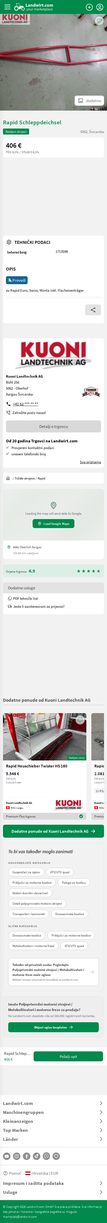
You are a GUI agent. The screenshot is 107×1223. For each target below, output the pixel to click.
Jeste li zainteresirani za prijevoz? (38, 606)
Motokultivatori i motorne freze (33, 946)
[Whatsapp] (46, 1156)
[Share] (93, 309)
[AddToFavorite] (99, 20)
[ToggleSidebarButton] (7, 7)
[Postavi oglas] (89, 7)
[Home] (34, 7)
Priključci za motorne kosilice (32, 882)
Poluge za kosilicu (74, 882)
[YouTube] (6, 1156)
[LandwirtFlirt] (56, 1156)
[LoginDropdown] (100, 7)
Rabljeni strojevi (16, 131)
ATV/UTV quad (59, 872)
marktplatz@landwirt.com (20, 1216)
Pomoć (15, 1173)
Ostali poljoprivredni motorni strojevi (37, 903)
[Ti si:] (9, 478)
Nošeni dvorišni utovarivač (30, 893)
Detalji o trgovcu (53, 426)
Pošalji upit (68, 1056)
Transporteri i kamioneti (28, 914)
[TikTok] (36, 1156)
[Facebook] (26, 1156)
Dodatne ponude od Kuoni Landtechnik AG (47, 700)
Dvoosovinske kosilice (69, 914)
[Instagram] (16, 1156)
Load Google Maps (56, 523)
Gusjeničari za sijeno (26, 872)
